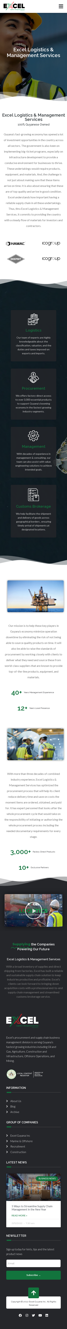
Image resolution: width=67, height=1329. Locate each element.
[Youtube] (40, 1315)
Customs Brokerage (33, 506)
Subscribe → (33, 1275)
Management (33, 446)
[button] (34, 910)
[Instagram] (27, 1315)
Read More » (19, 1215)
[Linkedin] (47, 1315)
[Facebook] (20, 1315)
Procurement (33, 388)
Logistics (33, 330)
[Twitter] (34, 1315)
